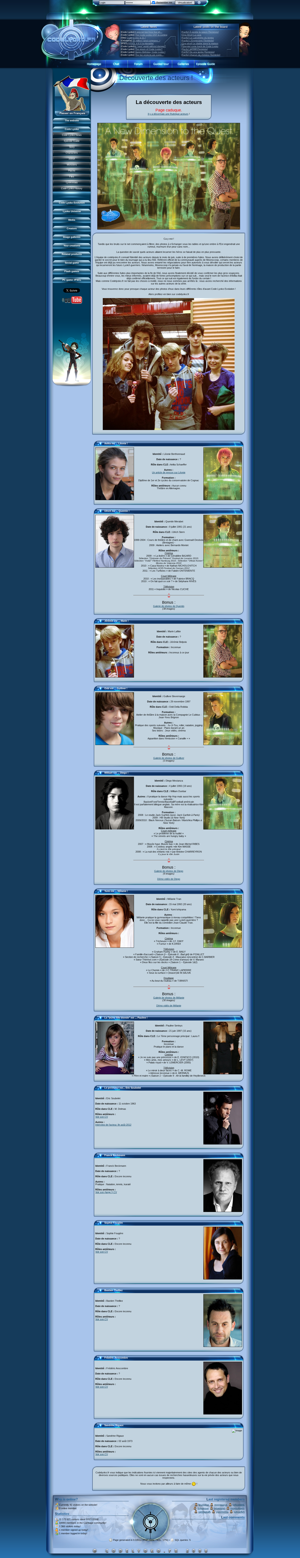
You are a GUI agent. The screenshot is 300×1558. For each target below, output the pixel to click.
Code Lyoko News (72, 135)
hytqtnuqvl (219, 1508)
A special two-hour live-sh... (148, 32)
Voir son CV (101, 1116)
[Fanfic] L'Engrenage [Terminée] (197, 40)
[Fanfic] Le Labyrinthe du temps (197, 37)
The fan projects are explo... (149, 55)
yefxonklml (238, 1504)
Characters (72, 152)
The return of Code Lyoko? (149, 49)
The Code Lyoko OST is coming (151, 35)
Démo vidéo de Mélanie (168, 1005)
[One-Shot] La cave (191, 35)
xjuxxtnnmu (222, 1512)
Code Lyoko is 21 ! (136, 37)
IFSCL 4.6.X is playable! (141, 43)
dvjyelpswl (202, 1508)
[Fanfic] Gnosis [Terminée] (194, 49)
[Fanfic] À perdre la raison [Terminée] (200, 32)
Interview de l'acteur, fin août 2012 (113, 1124)
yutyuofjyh (239, 1512)
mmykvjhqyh (237, 1508)
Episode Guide (72, 141)
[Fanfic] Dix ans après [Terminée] (198, 52)
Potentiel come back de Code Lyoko (199, 46)
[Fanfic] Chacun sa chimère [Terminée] (200, 55)
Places (71, 170)
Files (71, 176)
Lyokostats (72, 182)
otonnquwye (220, 1504)
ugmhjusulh (204, 1512)
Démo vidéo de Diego (168, 879)
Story (72, 147)
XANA (72, 158)
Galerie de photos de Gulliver (168, 758)
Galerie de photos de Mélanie (168, 997)
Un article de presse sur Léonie (168, 472)
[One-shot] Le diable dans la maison (199, 43)
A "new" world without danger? (150, 46)
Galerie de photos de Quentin (168, 606)
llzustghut (204, 1504)
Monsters (72, 164)
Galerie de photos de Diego (168, 871)
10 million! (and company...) (146, 40)
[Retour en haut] (98, 445)
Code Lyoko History (71, 188)
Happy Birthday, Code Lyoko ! (150, 52)
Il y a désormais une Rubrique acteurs (168, 114)
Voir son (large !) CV (106, 1192)
